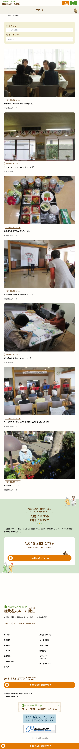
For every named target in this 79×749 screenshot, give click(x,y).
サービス (7, 634)
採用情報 (43, 650)
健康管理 (7, 656)
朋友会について (45, 634)
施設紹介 (7, 645)
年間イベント (9, 650)
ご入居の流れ (9, 661)
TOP (5, 15)
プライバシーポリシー (44, 657)
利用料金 (7, 640)
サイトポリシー (45, 663)
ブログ (9, 15)
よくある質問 (44, 640)
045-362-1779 (41, 543)
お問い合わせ (44, 645)
